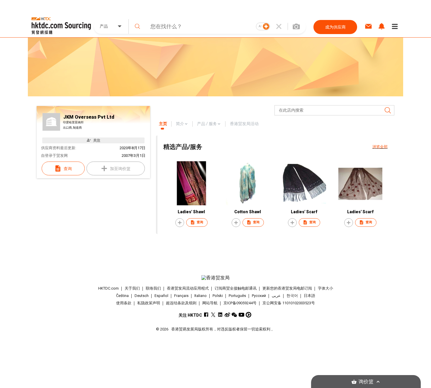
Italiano (200, 295)
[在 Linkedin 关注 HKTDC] (220, 315)
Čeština (122, 295)
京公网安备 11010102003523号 (288, 303)
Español (161, 295)
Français (181, 295)
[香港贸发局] (215, 277)
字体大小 (325, 288)
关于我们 (132, 288)
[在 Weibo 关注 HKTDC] (227, 315)
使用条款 (123, 303)
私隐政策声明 (148, 303)
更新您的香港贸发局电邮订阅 (287, 288)
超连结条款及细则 (181, 303)
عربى (276, 295)
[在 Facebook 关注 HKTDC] (206, 315)
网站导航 (210, 303)
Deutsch (142, 295)
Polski (218, 295)
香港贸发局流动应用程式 (188, 288)
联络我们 (153, 288)
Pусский (259, 295)
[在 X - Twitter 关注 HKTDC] (213, 315)
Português (237, 295)
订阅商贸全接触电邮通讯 (236, 288)
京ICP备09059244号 (240, 303)
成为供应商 (335, 27)
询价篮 (366, 381)
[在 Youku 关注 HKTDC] (248, 315)
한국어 (292, 295)
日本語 (309, 295)
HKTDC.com (108, 288)
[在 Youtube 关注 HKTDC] (241, 315)
